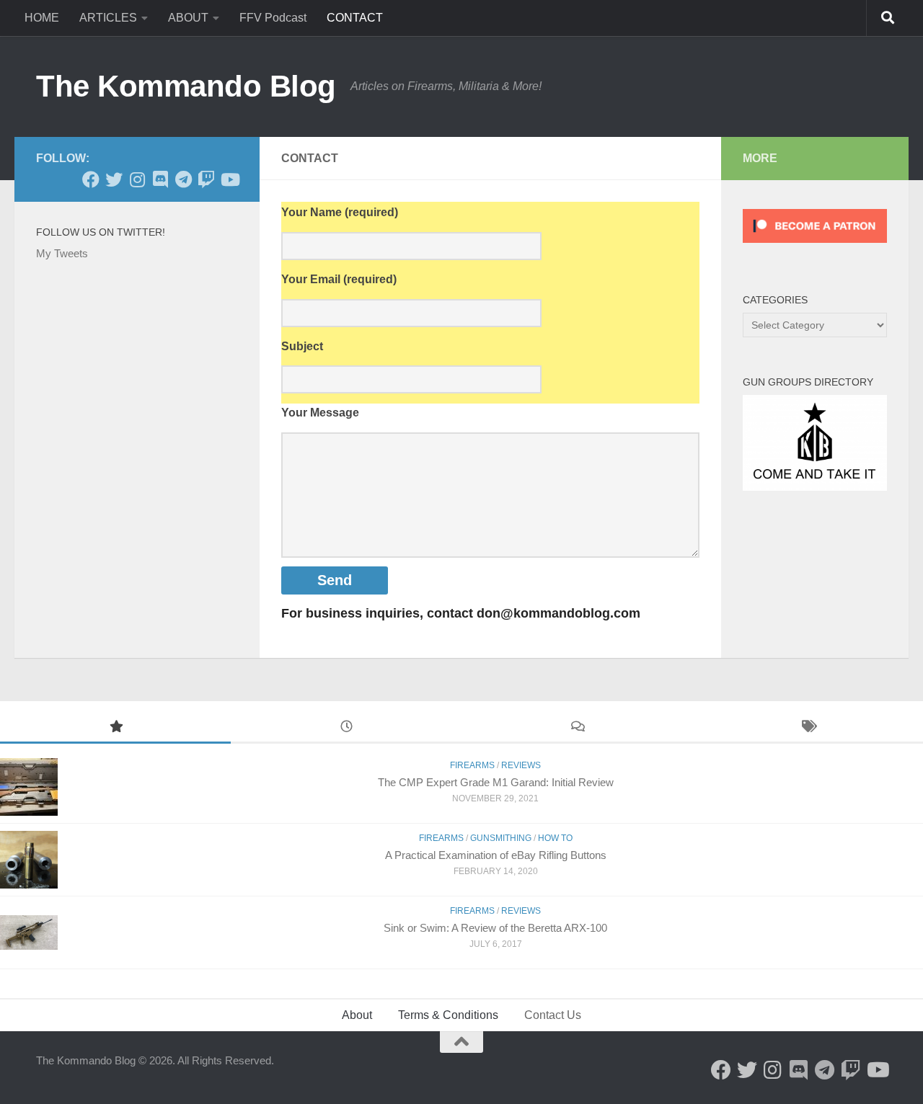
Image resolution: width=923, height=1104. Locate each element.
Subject (302, 346)
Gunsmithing (500, 838)
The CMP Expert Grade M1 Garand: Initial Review (496, 782)
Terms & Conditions (448, 1015)
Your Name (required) (339, 212)
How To (555, 838)
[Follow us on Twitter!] (114, 179)
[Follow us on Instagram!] (137, 179)
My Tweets (62, 253)
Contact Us (552, 1015)
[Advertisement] (490, 667)
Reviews (521, 911)
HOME (42, 18)
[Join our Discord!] (160, 179)
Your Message (320, 412)
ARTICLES (108, 18)
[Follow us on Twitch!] (206, 179)
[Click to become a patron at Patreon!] (815, 246)
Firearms (441, 838)
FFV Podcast (272, 18)
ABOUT (188, 18)
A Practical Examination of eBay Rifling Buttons (495, 855)
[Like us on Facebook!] (91, 179)
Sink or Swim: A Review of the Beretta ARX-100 (495, 928)
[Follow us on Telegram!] (183, 179)
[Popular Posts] (115, 728)
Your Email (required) (339, 279)
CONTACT (355, 18)
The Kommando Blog (186, 86)
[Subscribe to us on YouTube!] (229, 179)
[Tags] (807, 728)
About (357, 1015)
